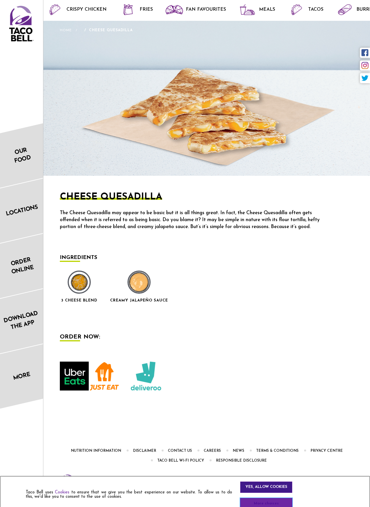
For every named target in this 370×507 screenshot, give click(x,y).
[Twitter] (365, 78)
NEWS (238, 451)
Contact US (180, 451)
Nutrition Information (96, 451)
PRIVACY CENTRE (326, 451)
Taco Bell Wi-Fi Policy (180, 460)
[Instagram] (365, 65)
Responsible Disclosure (241, 460)
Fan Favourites (206, 9)
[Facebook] (365, 53)
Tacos (315, 9)
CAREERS (212, 451)
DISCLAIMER (144, 451)
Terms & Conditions (277, 451)
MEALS (267, 9)
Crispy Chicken (86, 9)
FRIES (146, 9)
